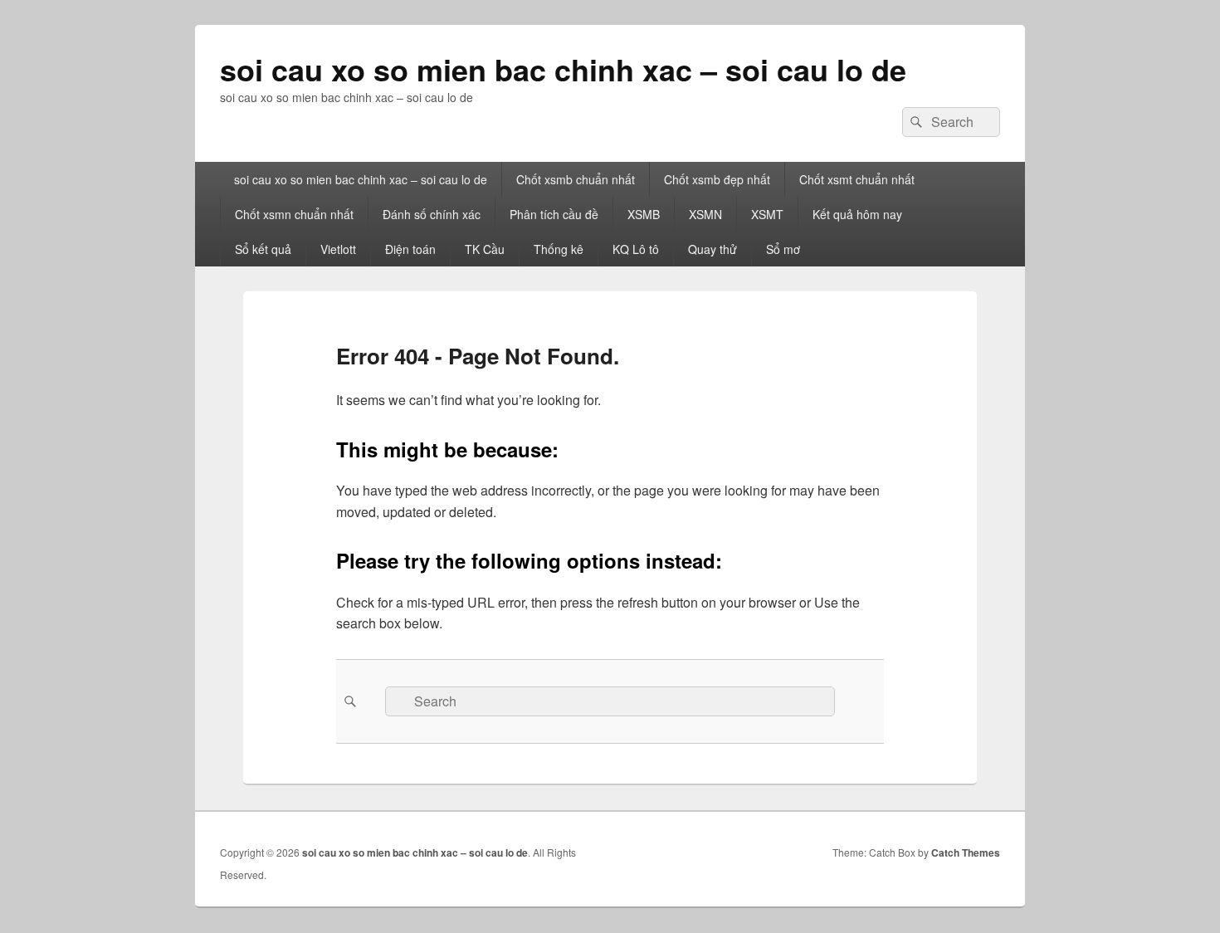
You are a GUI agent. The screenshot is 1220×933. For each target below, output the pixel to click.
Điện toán (410, 249)
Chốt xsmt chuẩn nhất (857, 179)
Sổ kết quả (263, 249)
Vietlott (338, 249)
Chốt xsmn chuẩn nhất (294, 214)
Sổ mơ (783, 249)
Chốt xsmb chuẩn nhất (575, 179)
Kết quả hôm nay (857, 214)
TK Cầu (485, 249)
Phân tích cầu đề (554, 214)
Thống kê (558, 249)
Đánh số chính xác (432, 214)
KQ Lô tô (635, 249)
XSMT (767, 214)
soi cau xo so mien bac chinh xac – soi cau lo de (563, 68)
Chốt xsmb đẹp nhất (717, 179)
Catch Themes (965, 852)
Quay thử (712, 249)
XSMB (643, 214)
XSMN (705, 214)
